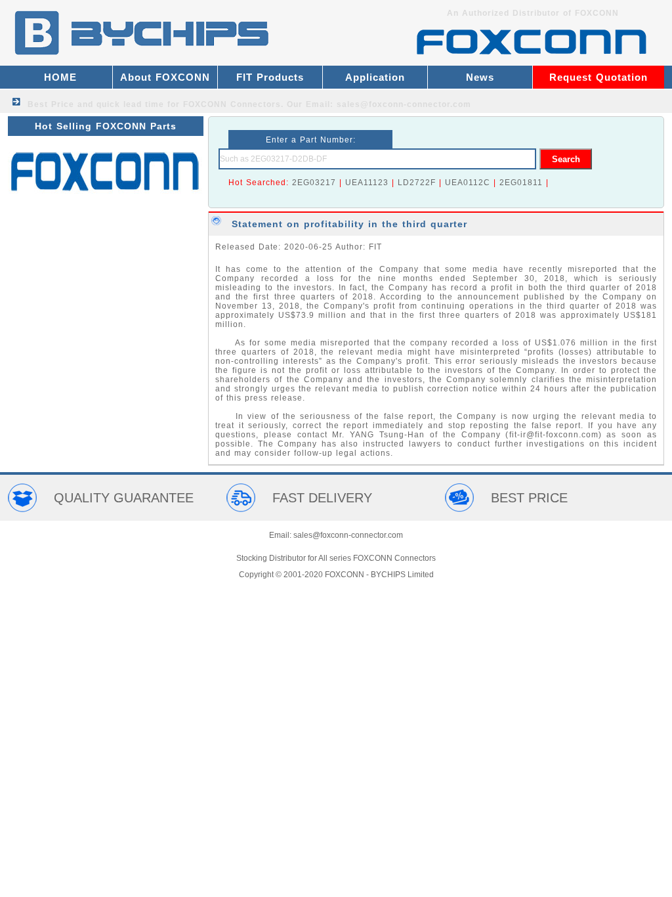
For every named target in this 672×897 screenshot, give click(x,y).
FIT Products (270, 77)
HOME (60, 77)
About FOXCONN (165, 77)
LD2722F (417, 182)
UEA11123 (366, 182)
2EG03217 (314, 182)
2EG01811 (521, 182)
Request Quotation (598, 77)
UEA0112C (467, 182)
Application (375, 77)
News (480, 77)
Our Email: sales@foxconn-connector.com (379, 104)
